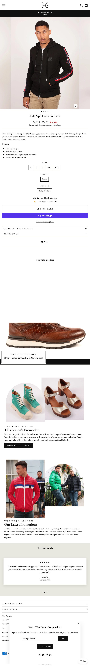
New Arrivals (7, 616)
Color (45, 174)
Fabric (45, 186)
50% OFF (5, 620)
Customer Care (12, 603)
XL (49, 167)
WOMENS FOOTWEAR (18, 445)
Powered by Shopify (45, 664)
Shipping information (18, 229)
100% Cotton (44, 190)
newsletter (10, 609)
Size (45, 163)
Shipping (42, 125)
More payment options (45, 221)
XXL (57, 167)
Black (44, 179)
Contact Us (11, 234)
